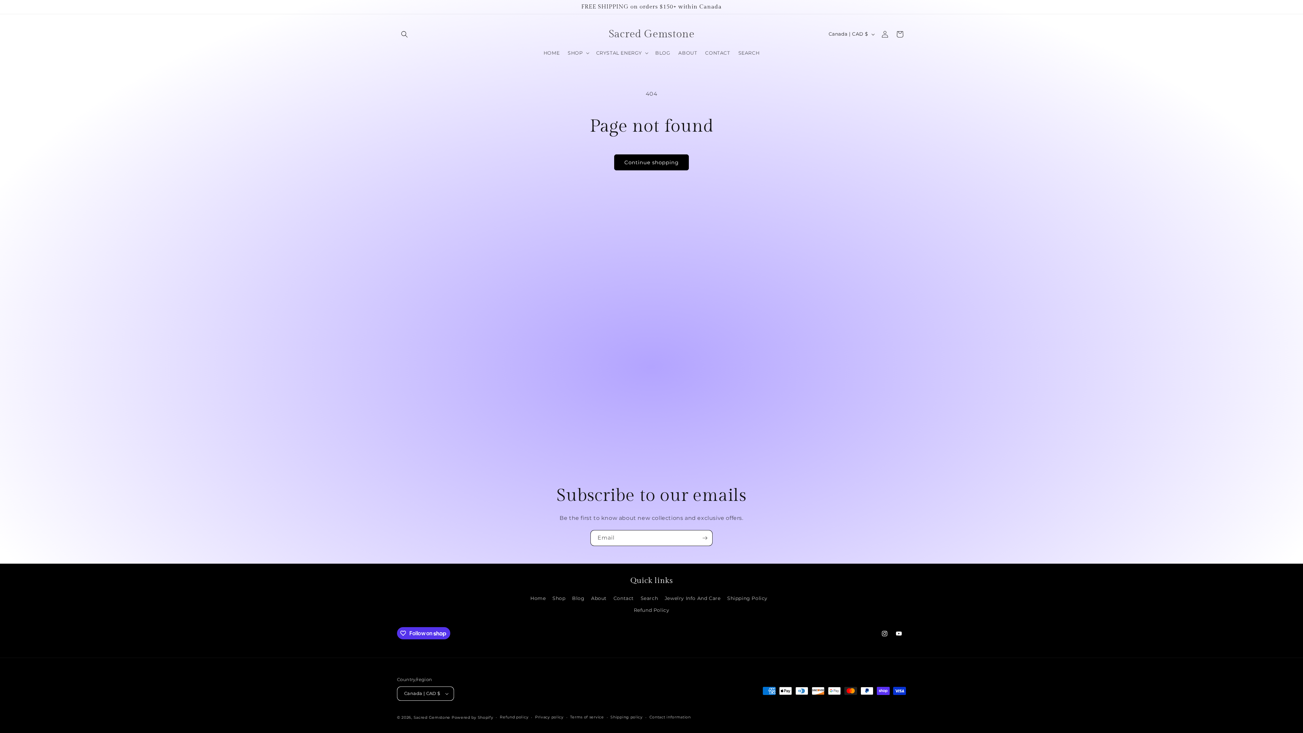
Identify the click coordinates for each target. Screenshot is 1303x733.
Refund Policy (651, 610)
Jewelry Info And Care (693, 598)
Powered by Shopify (472, 717)
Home (538, 598)
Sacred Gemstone (432, 717)
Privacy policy (549, 717)
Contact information (670, 717)
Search (649, 598)
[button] (404, 34)
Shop (558, 598)
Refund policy (514, 717)
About (599, 598)
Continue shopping (651, 162)
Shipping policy (626, 717)
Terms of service (587, 717)
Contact (623, 598)
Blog (578, 598)
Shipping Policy (747, 598)
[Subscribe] (704, 538)
